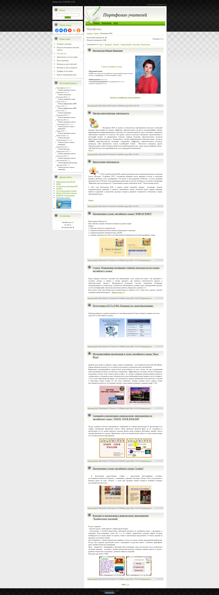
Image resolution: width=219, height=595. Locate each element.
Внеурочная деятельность (106, 161)
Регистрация (106, 23)
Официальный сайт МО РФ (65, 181)
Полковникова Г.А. (63, 140)
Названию (108, 44)
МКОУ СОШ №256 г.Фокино (66, 193)
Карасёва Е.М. (62, 147)
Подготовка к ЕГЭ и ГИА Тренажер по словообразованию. (123, 305)
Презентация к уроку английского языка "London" (118, 468)
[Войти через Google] (74, 30)
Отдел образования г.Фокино (66, 191)
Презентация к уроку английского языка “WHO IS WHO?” (122, 213)
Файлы (96, 33)
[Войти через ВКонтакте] (61, 30)
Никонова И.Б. (62, 120)
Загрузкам (136, 44)
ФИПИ (58, 184)
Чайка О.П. (60, 131)
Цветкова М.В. (62, 165)
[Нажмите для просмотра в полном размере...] (148, 93)
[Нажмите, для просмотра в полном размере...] (112, 256)
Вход (116, 23)
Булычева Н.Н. (62, 156)
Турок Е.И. (60, 101)
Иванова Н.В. (61, 135)
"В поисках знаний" (63, 197)
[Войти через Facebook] (65, 30)
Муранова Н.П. (62, 115)
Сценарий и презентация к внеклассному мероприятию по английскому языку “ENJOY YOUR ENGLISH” (122, 417)
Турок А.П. (60, 106)
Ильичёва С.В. (62, 92)
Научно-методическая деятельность (111, 113)
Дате (101, 44)
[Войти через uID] (57, 30)
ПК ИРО (59, 188)
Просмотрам (145, 44)
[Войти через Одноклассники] (78, 30)
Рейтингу (116, 44)
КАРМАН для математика (65, 195)
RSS (165, 4)
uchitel (127, 106)
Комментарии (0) (146, 260)
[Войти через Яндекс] (70, 30)
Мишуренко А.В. (63, 151)
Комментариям (126, 44)
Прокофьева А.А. (62, 88)
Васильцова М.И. (62, 97)
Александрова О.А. (63, 124)
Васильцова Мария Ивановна (108, 50)
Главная (96, 23)
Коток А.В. (60, 110)
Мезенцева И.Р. (62, 160)
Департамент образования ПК (67, 186)
